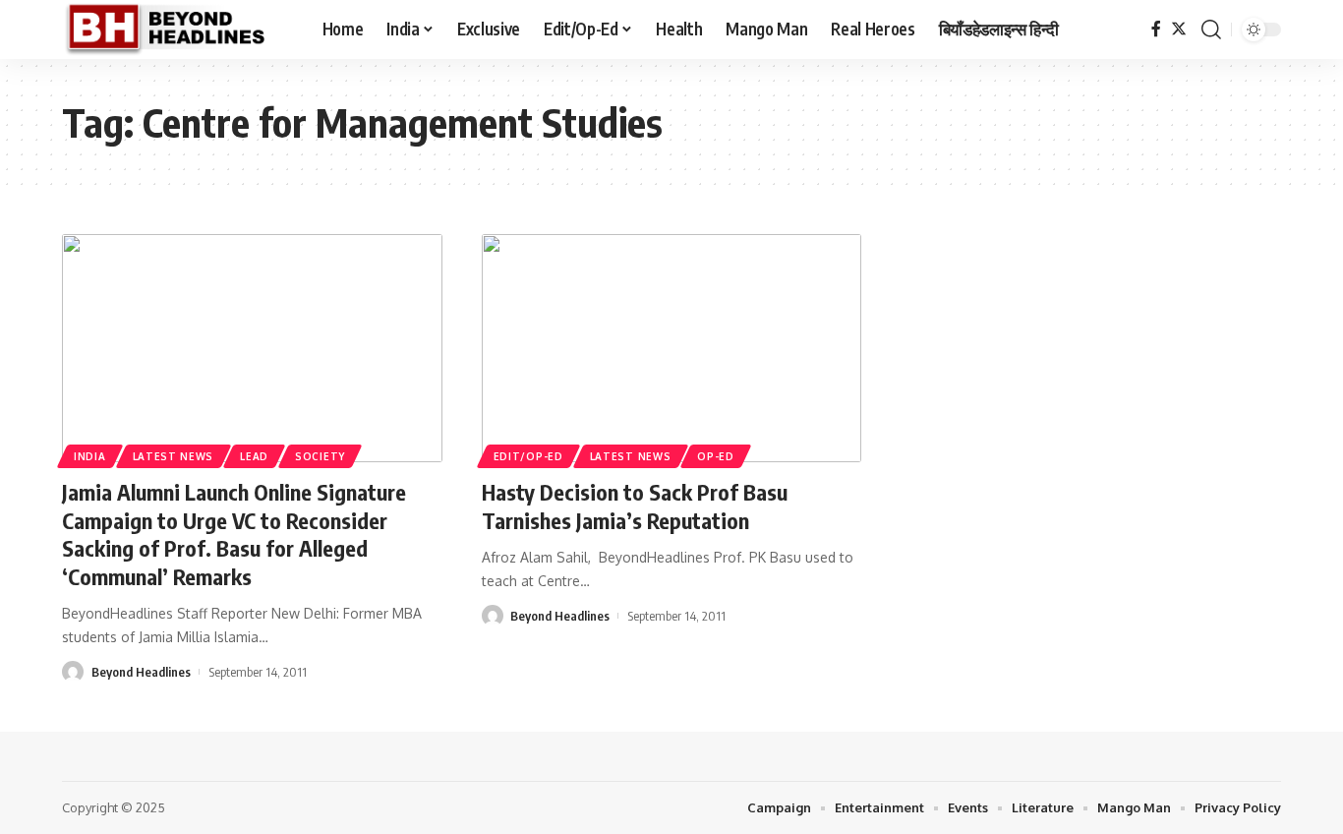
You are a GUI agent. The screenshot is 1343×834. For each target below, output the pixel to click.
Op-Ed (715, 456)
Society (320, 456)
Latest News (173, 456)
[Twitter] (1179, 29)
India (90, 456)
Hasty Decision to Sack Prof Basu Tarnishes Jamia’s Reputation (635, 506)
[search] (1211, 29)
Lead (254, 456)
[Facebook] (1156, 29)
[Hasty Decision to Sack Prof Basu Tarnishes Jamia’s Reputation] (672, 348)
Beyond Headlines (141, 672)
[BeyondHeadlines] (176, 29)
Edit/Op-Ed (528, 456)
